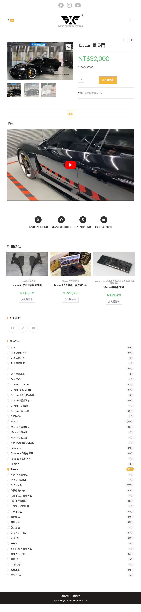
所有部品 (76, 596)
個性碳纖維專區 (18, 490)
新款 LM (15, 538)
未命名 (14, 543)
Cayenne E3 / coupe (21, 389)
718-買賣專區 (18, 358)
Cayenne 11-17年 (20, 384)
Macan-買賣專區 (19, 432)
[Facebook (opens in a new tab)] (61, 5)
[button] (68, 47)
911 (13, 368)
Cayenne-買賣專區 (20, 405)
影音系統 (15, 527)
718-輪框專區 (18, 363)
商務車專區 (16, 511)
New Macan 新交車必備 (22, 442)
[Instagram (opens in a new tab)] (69, 5)
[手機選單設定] (132, 20)
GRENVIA (16, 416)
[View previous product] (125, 40)
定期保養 (15, 522)
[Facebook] (12, 328)
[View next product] (131, 40)
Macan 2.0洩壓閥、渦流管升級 (70, 285)
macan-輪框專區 (19, 437)
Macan (21, 281)
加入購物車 (107, 80)
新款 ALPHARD (18, 532)
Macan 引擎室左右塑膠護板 (27, 285)
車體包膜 (15, 564)
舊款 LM (15, 559)
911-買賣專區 (18, 374)
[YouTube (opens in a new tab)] (78, 5)
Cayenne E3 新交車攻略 (23, 395)
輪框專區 (15, 570)
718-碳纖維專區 (19, 352)
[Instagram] (23, 328)
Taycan (87, 92)
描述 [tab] (70, 113)
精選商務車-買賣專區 (21, 548)
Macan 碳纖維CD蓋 (114, 287)
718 (13, 347)
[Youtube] (33, 328)
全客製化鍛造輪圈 (20, 506)
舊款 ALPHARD (18, 554)
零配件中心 (16, 575)
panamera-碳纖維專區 (22, 453)
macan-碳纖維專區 (108, 281)
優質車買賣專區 (18, 501)
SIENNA (15, 464)
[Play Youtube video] (70, 165)
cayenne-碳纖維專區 (21, 400)
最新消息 (65, 596)
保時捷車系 (97, 92)
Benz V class (17, 379)
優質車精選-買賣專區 (21, 495)
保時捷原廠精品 (18, 479)
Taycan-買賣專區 (19, 474)
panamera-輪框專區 (21, 458)
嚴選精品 (15, 517)
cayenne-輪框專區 (20, 411)
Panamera (16, 448)
